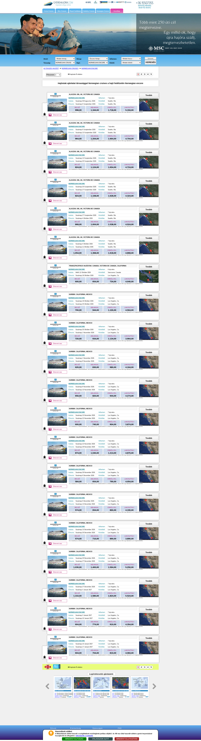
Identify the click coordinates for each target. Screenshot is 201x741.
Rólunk (53, 728)
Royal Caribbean (75, 11)
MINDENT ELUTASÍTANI (126, 739)
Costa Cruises (49, 11)
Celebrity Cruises (88, 11)
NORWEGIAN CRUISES (70, 68)
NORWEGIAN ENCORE (89, 68)
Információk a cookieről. (84, 736)
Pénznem (50, 75)
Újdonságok (97, 728)
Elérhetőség (75, 728)
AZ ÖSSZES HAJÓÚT (51, 68)
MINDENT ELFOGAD (74, 739)
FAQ (120, 728)
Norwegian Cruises (103, 11)
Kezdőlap (117, 11)
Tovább (149, 95)
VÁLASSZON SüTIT (100, 739)
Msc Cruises (62, 11)
